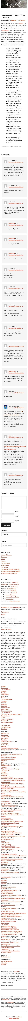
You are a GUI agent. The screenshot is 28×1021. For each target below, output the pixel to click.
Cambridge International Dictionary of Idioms (12, 778)
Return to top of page (14, 1018)
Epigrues (3, 702)
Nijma (10, 436)
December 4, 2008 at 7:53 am (16, 288)
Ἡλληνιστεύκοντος (6, 741)
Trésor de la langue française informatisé (11, 810)
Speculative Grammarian (7, 947)
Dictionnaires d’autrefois (7, 819)
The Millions (4, 729)
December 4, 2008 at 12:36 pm (16, 408)
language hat (12, 223)
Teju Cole (16, 971)
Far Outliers (4, 704)
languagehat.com (3, 4)
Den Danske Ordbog (6, 803)
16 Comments (22, 20)
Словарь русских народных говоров (10, 901)
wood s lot (3, 691)
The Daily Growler (5, 689)
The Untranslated (5, 725)
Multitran (3, 755)
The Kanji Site (4, 924)
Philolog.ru (4, 882)
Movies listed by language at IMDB (9, 942)
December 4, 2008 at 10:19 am (16, 346)
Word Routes (4, 743)
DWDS (3, 798)
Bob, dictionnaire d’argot (7, 811)
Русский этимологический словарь (10, 872)
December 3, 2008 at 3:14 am (16, 162)
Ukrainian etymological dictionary (9, 915)
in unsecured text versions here (11, 415)
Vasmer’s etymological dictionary (9, 890)
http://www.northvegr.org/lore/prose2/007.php (15, 446)
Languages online (5, 944)
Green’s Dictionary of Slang (8, 759)
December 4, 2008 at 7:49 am (16, 270)
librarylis (21, 23)
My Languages (5, 612)
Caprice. (3, 561)
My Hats (3, 614)
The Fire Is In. (4, 567)
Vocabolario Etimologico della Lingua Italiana (12, 826)
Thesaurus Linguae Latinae (8, 806)
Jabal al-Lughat (5, 736)
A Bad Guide (4, 709)
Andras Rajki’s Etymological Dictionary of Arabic (13, 787)
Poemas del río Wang (6, 711)
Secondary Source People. (12, 597)
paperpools (4, 706)
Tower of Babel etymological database (10, 847)
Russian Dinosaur (5, 716)
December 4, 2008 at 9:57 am (16, 328)
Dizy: (2, 828)
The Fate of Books (5, 727)
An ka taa (3, 936)
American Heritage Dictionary (8, 757)
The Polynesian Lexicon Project (9, 934)
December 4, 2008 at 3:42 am (16, 203)
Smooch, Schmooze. (6, 555)
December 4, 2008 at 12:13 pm (16, 393)
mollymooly (4, 584)
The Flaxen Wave (5, 712)
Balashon (3, 746)
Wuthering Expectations (7, 719)
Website (17, 520)
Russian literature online (7, 893)
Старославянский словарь (8, 905)
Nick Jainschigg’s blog (6, 961)
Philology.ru (4, 880)
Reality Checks (5, 30)
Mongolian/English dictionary (8, 926)
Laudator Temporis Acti (7, 722)
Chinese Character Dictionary (8, 921)
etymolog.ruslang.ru (6, 877)
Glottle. (3, 559)
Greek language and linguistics (9, 854)
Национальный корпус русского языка (11, 895)
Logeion (3, 851)
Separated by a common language (9, 748)
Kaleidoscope (4, 688)
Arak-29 (3, 841)
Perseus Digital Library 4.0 (7, 849)
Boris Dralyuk (4, 720)
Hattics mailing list (5, 957)
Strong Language (5, 749)
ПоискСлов (4, 870)
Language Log (5, 733)
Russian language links (7, 892)
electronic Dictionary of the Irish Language (11, 833)
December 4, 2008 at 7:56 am (16, 306)
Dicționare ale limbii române (8, 831)
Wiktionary (4, 760)
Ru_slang (3, 888)
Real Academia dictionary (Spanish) (10, 823)
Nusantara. (4, 557)
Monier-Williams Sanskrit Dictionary (10, 929)
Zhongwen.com (5, 923)
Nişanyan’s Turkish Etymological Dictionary (11, 931)
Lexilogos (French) (6, 818)
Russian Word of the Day (7, 911)
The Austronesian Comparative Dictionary (11, 933)
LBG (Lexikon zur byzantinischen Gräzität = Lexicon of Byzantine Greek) (12, 859)
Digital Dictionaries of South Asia (9, 928)
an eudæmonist (5, 694)
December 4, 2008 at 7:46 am (16, 240)
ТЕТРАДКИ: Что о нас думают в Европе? (11, 714)
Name (16, 511)
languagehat (13, 20)
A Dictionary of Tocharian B (8, 919)
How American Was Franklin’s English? (11, 571)
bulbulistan (4, 740)
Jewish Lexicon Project (7, 777)
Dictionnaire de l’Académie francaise (10, 813)
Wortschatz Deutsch (6, 795)
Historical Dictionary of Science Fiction (10, 946)
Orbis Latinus (4, 862)
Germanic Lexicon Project (7, 788)
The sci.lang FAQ (5, 770)
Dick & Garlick (4, 738)
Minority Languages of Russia (8, 887)
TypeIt (2, 764)
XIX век (3, 717)
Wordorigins (4, 767)
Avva (2, 696)
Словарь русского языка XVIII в (9, 908)
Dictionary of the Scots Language (9, 790)
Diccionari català (5, 824)
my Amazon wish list (6, 629)
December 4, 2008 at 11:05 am (16, 373)
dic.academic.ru (5, 869)
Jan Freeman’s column (10, 951)
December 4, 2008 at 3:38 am (16, 187)
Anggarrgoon (4, 735)
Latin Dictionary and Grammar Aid (9, 805)
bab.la (2, 762)
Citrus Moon (4, 963)
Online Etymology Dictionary (8, 846)
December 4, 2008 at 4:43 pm (16, 475)
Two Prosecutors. (5, 563)
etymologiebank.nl (5, 801)
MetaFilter (3, 693)
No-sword (3, 698)
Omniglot (3, 772)
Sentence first (4, 745)
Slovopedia (4, 864)
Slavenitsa (3, 883)
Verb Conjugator (5, 842)
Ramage (3, 964)
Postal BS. (13, 590)
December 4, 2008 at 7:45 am (16, 225)
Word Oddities (4, 949)
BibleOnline (4, 775)
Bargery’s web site (5, 939)
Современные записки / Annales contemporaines (13, 913)
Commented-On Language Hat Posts (10, 607)
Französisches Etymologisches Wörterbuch (12, 821)
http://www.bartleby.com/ (10, 449)
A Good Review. (5, 565)
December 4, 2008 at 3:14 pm (16, 437)
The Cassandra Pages (6, 699)
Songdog (3, 686)
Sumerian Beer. (12, 588)
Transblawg (4, 701)
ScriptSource (4, 773)
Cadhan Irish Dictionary (7, 834)
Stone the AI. (15, 582)
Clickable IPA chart (6, 765)
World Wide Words (6, 844)
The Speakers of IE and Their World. (10, 569)
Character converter (6, 952)
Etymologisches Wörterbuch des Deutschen (12, 796)
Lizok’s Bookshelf (5, 707)
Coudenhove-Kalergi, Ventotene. (9, 573)
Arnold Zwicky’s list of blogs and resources (11, 754)
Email (16, 516)
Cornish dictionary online (7, 839)
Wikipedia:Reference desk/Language (10, 769)
